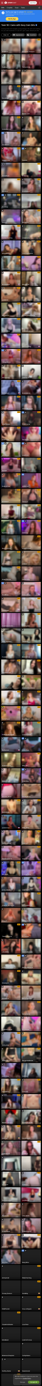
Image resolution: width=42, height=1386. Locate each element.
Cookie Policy (27, 1378)
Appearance (19, 35)
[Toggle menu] (2, 3)
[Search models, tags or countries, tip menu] (39, 8)
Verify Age (12, 19)
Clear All (6, 35)
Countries (33, 35)
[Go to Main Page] (12, 3)
